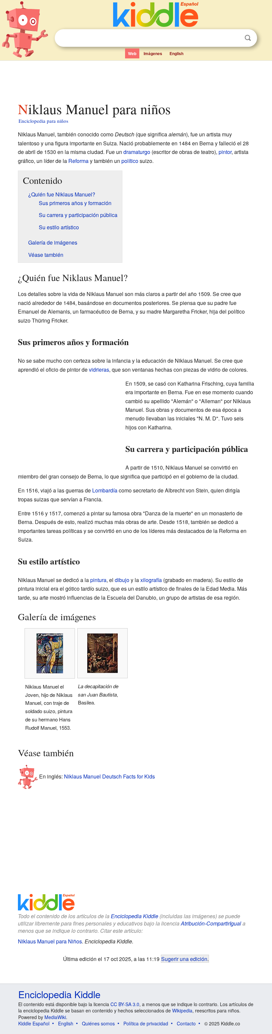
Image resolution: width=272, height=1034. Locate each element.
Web (132, 53)
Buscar (248, 38)
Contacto (186, 1023)
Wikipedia (182, 1010)
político (129, 161)
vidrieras (99, 369)
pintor (225, 152)
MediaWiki (55, 1017)
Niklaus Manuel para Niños (50, 941)
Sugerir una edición (184, 958)
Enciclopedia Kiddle (134, 916)
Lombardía (104, 490)
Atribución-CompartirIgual (211, 923)
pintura (98, 580)
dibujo (122, 580)
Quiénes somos (98, 1023)
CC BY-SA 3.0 (124, 1004)
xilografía (151, 580)
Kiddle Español (33, 1023)
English (176, 53)
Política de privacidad (145, 1023)
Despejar (234, 38)
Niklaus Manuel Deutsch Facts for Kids (109, 776)
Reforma (78, 161)
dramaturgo (136, 152)
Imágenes (153, 53)
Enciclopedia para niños (43, 120)
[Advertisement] (136, 79)
